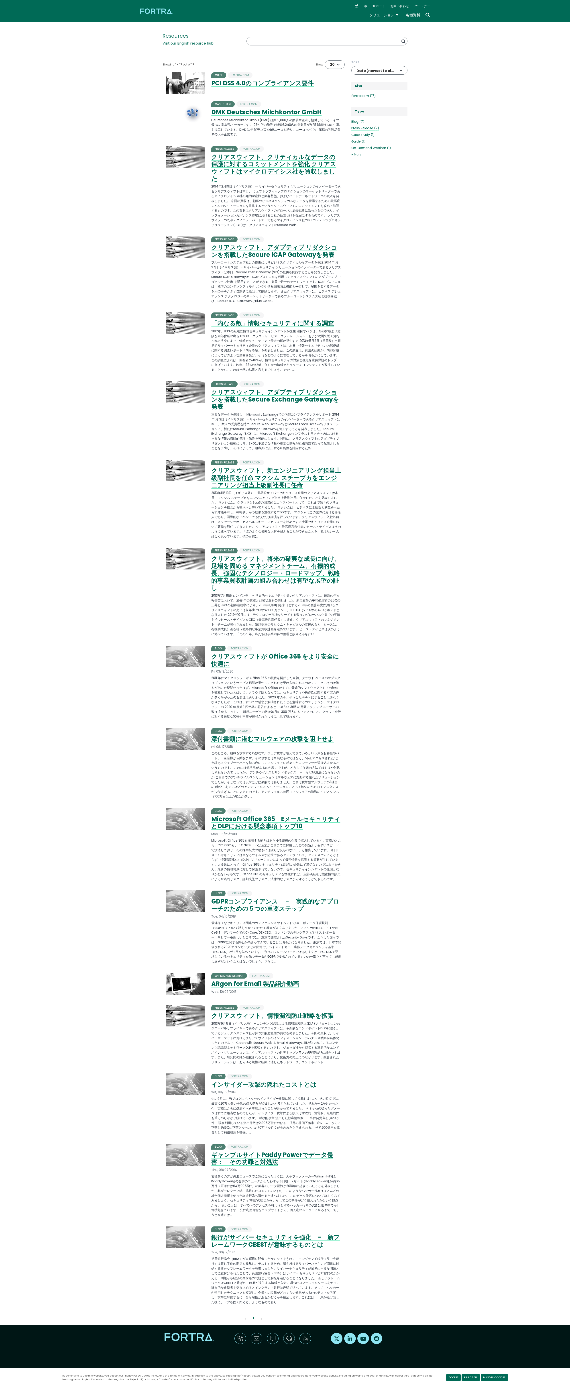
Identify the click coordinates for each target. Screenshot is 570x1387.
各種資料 (413, 15)
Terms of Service (180, 1375)
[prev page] (245, 1318)
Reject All (470, 1377)
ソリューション (384, 15)
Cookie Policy (150, 1375)
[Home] (156, 11)
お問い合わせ (399, 6)
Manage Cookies (494, 1377)
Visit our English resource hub (188, 43)
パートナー (422, 6)
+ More (356, 154)
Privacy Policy (132, 1375)
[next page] (262, 1318)
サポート (379, 6)
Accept (453, 1377)
